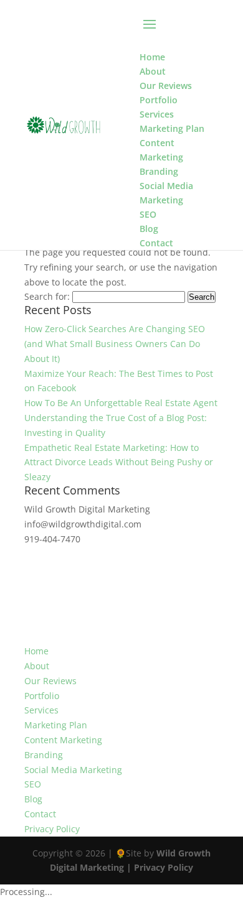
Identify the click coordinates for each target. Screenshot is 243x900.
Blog (33, 799)
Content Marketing (63, 740)
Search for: (47, 296)
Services (41, 710)
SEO (32, 784)
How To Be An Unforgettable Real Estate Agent (120, 403)
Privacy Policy (52, 829)
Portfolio (41, 696)
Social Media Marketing (73, 770)
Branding (43, 755)
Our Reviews (50, 681)
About (36, 666)
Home (36, 651)
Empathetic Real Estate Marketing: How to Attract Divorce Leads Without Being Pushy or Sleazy (118, 462)
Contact (40, 814)
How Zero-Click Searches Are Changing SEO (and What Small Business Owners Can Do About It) (114, 343)
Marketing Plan (55, 725)
